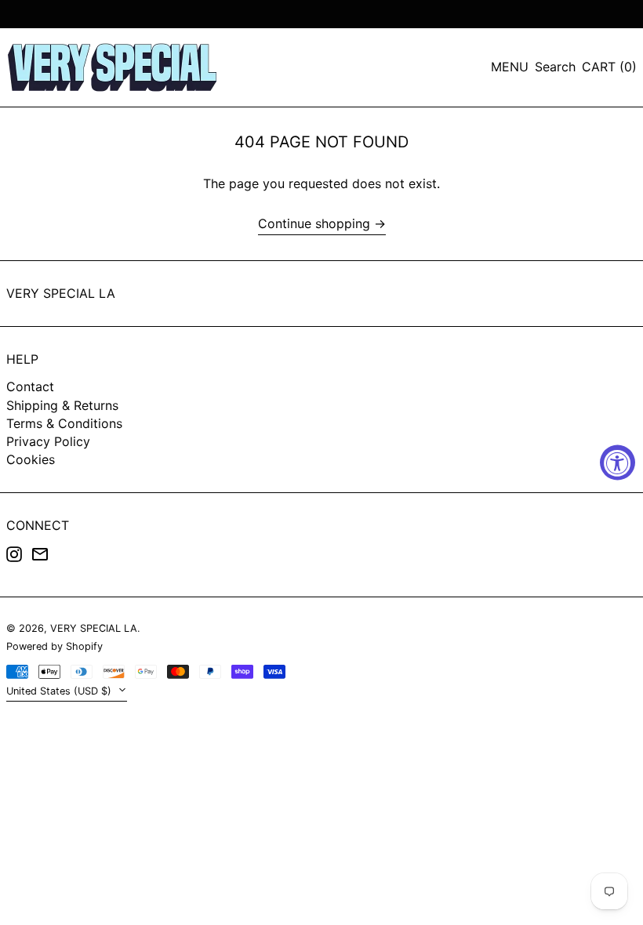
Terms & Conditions (64, 423)
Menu (510, 66)
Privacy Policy (48, 441)
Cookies (30, 459)
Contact (30, 386)
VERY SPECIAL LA (60, 293)
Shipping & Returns (62, 405)
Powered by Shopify (54, 646)
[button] (555, 67)
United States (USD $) (60, 691)
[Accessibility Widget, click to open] (617, 463)
